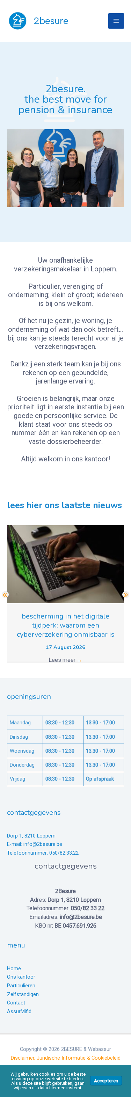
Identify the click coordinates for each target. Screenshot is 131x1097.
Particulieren (21, 985)
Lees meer (65, 660)
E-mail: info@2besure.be (34, 844)
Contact (16, 1003)
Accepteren (106, 1080)
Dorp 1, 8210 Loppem (31, 836)
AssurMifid (19, 1011)
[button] (5, 594)
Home (14, 968)
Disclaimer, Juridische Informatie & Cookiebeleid (66, 1058)
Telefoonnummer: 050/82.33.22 (43, 853)
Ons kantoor (21, 977)
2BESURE (51, 21)
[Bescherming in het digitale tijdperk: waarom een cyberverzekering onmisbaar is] (65, 564)
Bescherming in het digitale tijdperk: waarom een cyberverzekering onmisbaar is (66, 625)
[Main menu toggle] (116, 21)
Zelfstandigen (23, 994)
